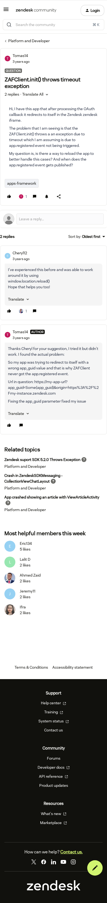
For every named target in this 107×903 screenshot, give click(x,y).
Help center (51, 702)
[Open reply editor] (53, 219)
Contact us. (71, 852)
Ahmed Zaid (30, 575)
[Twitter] (33, 862)
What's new (51, 813)
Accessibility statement (72, 667)
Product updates (53, 785)
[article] (53, 282)
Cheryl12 (20, 252)
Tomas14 (20, 55)
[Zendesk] (53, 889)
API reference (51, 776)
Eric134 (26, 543)
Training (51, 712)
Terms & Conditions (31, 667)
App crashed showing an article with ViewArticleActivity (51, 497)
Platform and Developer (29, 40)
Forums (53, 758)
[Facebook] (43, 862)
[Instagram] (73, 862)
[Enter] (9, 24)
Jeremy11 (27, 591)
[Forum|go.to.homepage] (36, 10)
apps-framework (21, 183)
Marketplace (51, 822)
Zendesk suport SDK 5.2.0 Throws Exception (42, 459)
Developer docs (51, 767)
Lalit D (25, 559)
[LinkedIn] (53, 862)
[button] (6, 11)
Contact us (53, 730)
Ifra (23, 607)
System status (51, 721)
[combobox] (53, 24)
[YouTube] (63, 862)
